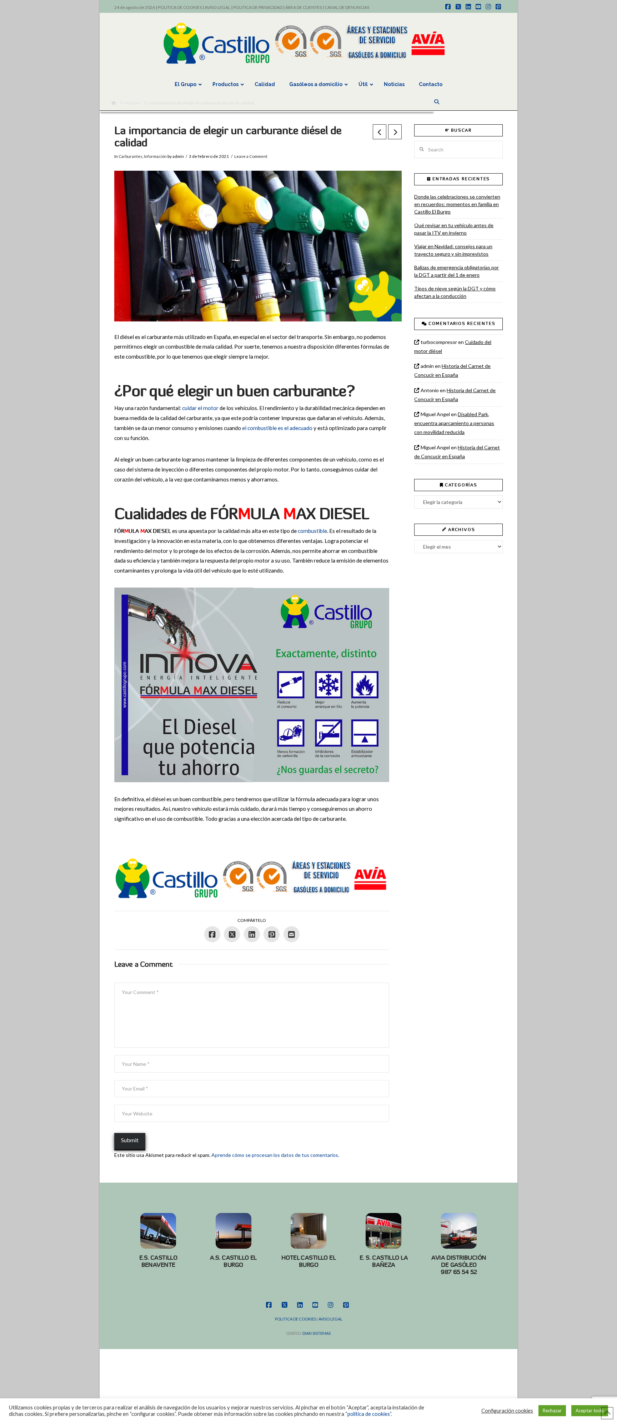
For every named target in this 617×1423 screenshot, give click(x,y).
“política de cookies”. (368, 1414)
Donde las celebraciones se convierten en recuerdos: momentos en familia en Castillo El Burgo (457, 204)
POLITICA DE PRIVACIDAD (257, 7)
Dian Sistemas (316, 1333)
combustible (312, 531)
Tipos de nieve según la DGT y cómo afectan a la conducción (455, 292)
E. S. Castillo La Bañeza (384, 1261)
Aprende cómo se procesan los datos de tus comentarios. (275, 1155)
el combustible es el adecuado (277, 428)
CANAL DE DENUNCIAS (347, 7)
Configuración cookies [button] (507, 1411)
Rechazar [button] (552, 1410)
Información (155, 156)
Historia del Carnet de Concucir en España (452, 370)
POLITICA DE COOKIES (180, 7)
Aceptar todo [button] (590, 1410)
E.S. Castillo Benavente (158, 1261)
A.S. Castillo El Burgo (233, 1261)
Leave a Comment (250, 156)
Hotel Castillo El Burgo (308, 1261)
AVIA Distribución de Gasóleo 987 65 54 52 (458, 1264)
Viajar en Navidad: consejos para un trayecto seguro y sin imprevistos (453, 250)
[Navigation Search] (437, 102)
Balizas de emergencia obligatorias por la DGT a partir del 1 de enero (456, 271)
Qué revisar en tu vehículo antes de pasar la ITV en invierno (453, 229)
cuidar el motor (200, 408)
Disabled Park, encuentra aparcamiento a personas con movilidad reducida (454, 423)
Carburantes (130, 156)
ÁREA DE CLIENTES (303, 7)
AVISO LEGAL (217, 7)
